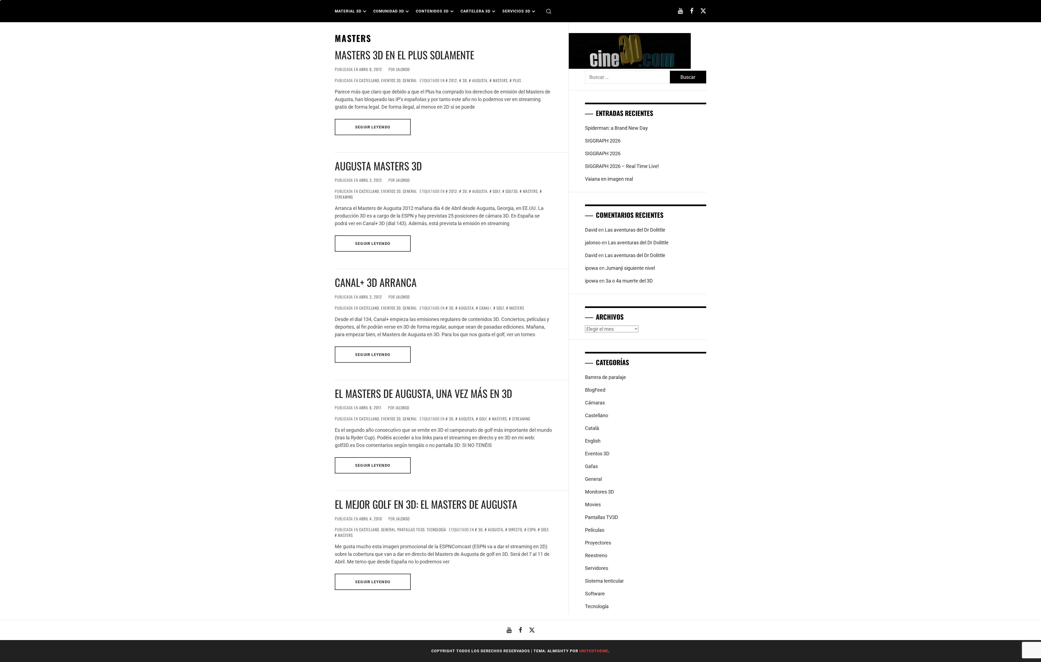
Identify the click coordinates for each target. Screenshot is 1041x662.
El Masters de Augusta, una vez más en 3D (423, 393)
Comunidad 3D (388, 11)
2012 (453, 80)
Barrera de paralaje (605, 377)
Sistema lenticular (604, 581)
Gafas (591, 466)
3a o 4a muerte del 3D (629, 281)
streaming (521, 418)
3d (464, 80)
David (591, 230)
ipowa (591, 268)
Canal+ (485, 308)
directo (515, 529)
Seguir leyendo (372, 127)
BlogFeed (595, 390)
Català (592, 428)
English (592, 441)
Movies (593, 504)
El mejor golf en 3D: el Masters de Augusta (426, 504)
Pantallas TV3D (411, 529)
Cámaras (595, 402)
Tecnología (436, 529)
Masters (500, 80)
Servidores (596, 568)
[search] (548, 11)
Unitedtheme (593, 651)
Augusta (479, 80)
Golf (496, 191)
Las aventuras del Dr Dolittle (635, 230)
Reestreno (596, 555)
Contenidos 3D (432, 11)
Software (595, 593)
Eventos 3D (391, 80)
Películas (594, 530)
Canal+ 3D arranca (376, 282)
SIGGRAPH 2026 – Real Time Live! (622, 166)
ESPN (532, 529)
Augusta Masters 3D (378, 165)
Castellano (369, 80)
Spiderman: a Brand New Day (616, 128)
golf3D (512, 191)
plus (517, 80)
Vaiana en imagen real (609, 179)
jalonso (403, 69)
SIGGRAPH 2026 (603, 141)
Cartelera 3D (475, 11)
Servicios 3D (516, 11)
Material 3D (348, 11)
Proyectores (598, 543)
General (410, 80)
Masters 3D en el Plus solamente (404, 54)
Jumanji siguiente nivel (630, 268)
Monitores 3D (599, 492)
